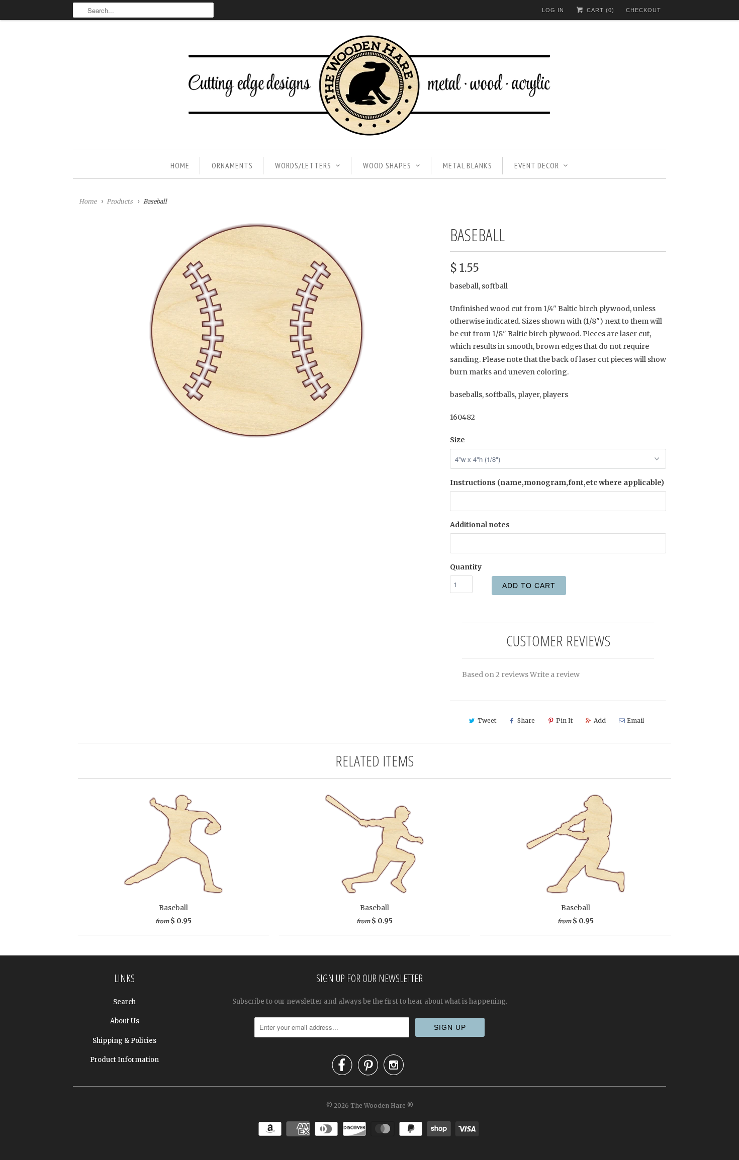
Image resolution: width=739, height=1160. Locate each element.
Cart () (599, 10)
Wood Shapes (387, 165)
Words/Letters (303, 165)
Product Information (124, 1059)
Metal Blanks (467, 165)
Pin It (564, 720)
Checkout (643, 10)
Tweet (487, 720)
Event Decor (536, 165)
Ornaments (232, 165)
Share (526, 720)
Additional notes (480, 524)
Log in (553, 10)
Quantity (466, 566)
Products (120, 201)
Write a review (555, 674)
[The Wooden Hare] (369, 87)
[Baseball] (256, 331)
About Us (124, 1021)
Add (600, 720)
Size (457, 439)
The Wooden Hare (378, 1105)
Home (180, 165)
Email (635, 720)
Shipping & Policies (124, 1040)
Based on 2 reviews (495, 674)
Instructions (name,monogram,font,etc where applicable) (557, 482)
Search (124, 1002)
